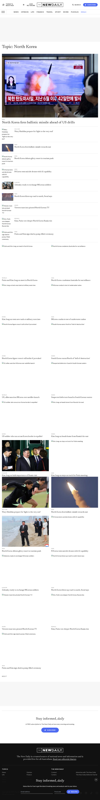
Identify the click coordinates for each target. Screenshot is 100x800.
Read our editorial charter (64, 759)
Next (4, 676)
